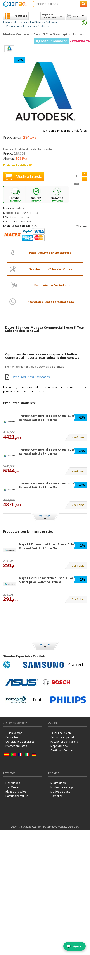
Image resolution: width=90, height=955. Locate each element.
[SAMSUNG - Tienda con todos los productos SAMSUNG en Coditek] (43, 664)
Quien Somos (13, 733)
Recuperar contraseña (64, 741)
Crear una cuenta (61, 733)
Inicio (6, 22)
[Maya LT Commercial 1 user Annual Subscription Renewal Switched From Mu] (9, 550)
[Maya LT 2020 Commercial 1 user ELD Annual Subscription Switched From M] (9, 584)
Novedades (12, 783)
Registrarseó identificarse (49, 16)
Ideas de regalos (15, 791)
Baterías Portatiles (16, 796)
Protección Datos (16, 746)
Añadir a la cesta (29, 176)
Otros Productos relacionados (31, 377)
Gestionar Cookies (61, 750)
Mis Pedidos (58, 783)
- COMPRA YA (63, 41)
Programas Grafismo (36, 26)
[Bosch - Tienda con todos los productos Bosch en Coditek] (56, 682)
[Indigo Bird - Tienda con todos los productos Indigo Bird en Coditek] (16, 699)
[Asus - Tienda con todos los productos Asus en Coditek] (21, 682)
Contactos (11, 737)
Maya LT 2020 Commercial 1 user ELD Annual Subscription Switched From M (49, 580)
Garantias (56, 796)
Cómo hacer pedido (63, 737)
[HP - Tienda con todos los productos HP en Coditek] (12, 664)
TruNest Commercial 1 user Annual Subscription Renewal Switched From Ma (52, 417)
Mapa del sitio (59, 746)
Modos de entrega (61, 787)
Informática (20, 22)
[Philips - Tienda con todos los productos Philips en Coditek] (68, 699)
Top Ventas (12, 787)
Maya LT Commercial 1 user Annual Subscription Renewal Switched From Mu (52, 546)
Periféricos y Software (43, 22)
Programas (13, 26)
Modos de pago (60, 791)
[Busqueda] (83, 4)
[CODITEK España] (15, 4)
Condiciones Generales (19, 741)
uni (76, 184)
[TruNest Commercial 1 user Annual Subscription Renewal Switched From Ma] (9, 422)
